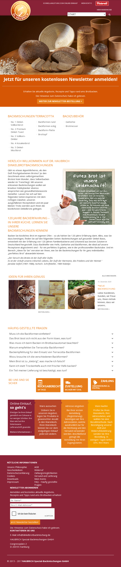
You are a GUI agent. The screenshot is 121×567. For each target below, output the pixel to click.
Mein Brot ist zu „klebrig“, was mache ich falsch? (37, 361)
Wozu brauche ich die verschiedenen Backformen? (38, 356)
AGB (36, 467)
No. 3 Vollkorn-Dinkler (18, 137)
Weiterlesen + (44, 312)
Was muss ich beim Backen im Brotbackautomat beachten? (43, 343)
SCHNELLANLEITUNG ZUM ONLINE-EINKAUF (60, 3)
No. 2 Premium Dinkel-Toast (18, 130)
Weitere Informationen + (21, 432)
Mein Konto (40, 478)
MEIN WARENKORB (104, 10)
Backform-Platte (46, 130)
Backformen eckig (47, 126)
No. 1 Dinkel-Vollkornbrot (17, 123)
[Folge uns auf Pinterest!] (102, 3)
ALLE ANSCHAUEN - (109, 276)
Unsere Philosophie (17, 467)
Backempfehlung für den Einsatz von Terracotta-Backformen (44, 352)
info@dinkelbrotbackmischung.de (33, 534)
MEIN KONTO (86, 3)
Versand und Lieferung (45, 475)
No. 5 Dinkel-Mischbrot (17, 149)
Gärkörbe (70, 121)
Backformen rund (46, 121)
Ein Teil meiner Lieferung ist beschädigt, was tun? (38, 370)
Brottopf (42, 134)
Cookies (11, 475)
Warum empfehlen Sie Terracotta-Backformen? (36, 347)
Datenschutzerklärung (18, 472)
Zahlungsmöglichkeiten (45, 472)
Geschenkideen (15, 470)
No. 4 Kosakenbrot (20, 143)
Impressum (13, 481)
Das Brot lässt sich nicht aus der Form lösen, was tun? (40, 338)
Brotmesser (72, 126)
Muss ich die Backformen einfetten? (30, 333)
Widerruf (38, 470)
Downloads (12, 478)
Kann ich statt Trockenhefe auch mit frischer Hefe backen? (43, 366)
